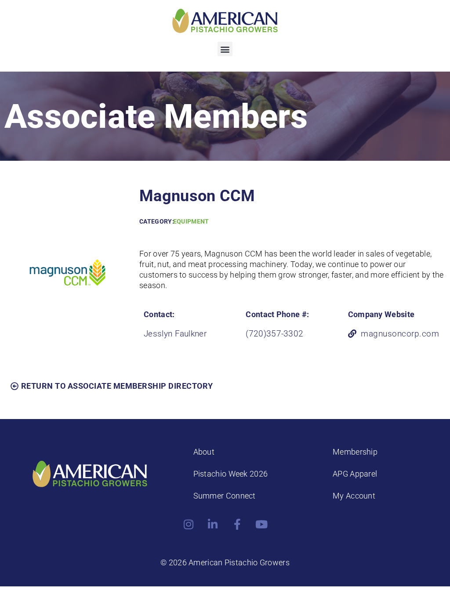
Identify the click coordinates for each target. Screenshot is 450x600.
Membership (355, 451)
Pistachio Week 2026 (230, 473)
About (204, 451)
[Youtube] (261, 524)
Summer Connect (224, 495)
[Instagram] (189, 524)
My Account (354, 495)
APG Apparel (355, 473)
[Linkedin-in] (213, 524)
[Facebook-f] (237, 524)
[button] (225, 49)
